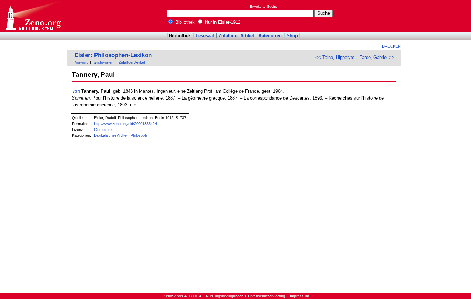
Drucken (391, 46)
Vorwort (81, 62)
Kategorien (270, 35)
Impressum (299, 296)
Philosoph (139, 135)
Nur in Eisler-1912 (221, 22)
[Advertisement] (439, 15)
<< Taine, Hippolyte (334, 57)
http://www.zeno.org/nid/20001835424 (125, 124)
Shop (292, 35)
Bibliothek (184, 22)
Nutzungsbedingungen (224, 296)
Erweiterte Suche (263, 6)
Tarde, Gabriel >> (377, 57)
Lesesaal (205, 35)
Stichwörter (103, 62)
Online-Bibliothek (33, 16)
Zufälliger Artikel (236, 35)
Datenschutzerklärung (266, 296)
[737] (76, 91)
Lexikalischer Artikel (110, 135)
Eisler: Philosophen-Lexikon (113, 55)
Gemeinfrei (103, 129)
